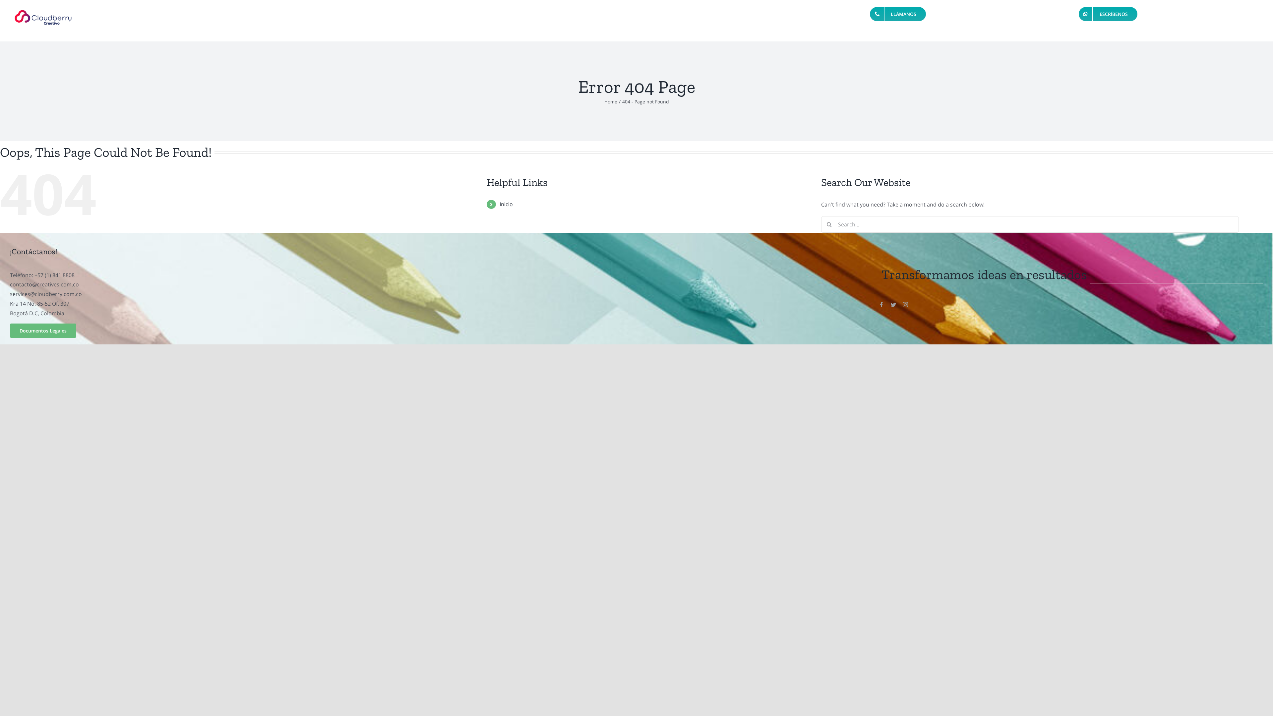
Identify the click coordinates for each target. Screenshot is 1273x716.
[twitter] (893, 304)
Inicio (506, 204)
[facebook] (881, 304)
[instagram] (905, 304)
